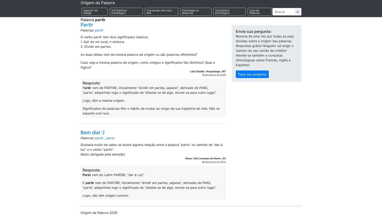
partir (99, 30)
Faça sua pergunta (252, 74)
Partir (87, 25)
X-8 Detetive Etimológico (119, 12)
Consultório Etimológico (222, 12)
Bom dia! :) (93, 132)
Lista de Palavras (254, 12)
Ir (298, 12)
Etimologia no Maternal (190, 12)
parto (110, 138)
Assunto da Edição (90, 12)
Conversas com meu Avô (159, 12)
